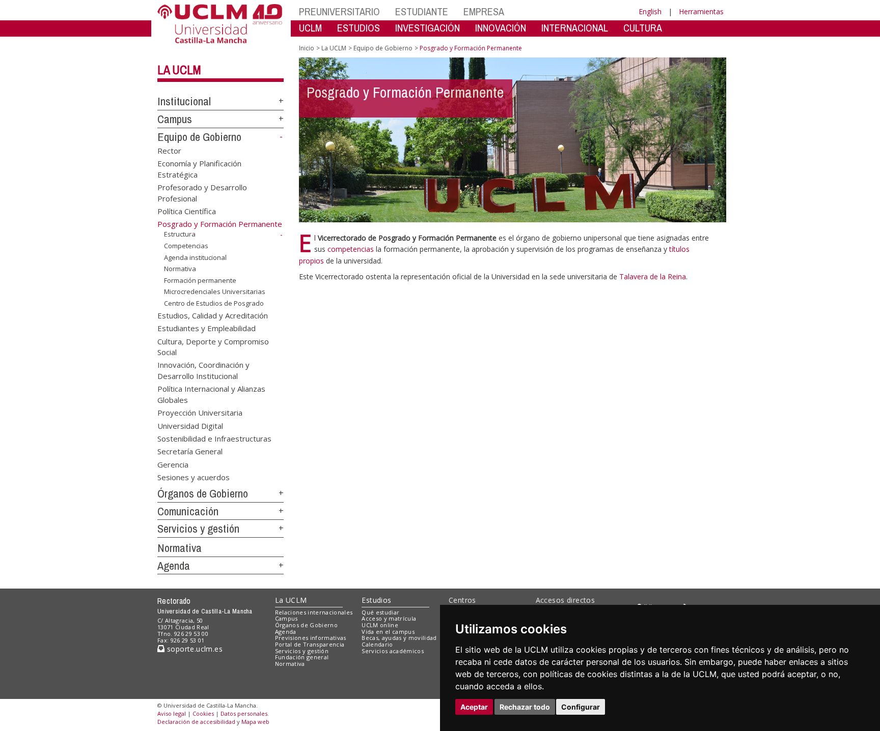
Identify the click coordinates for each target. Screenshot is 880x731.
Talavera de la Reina (652, 276)
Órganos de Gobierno (202, 493)
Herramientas (701, 11)
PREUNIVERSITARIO (339, 11)
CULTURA (642, 28)
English (650, 11)
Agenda (173, 565)
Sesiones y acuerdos (193, 477)
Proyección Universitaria (199, 412)
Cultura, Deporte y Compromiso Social (213, 346)
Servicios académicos (393, 651)
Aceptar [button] (474, 707)
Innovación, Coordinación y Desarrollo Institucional (203, 370)
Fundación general (302, 657)
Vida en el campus (388, 631)
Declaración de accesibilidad (196, 721)
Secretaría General (190, 451)
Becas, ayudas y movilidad (399, 637)
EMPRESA (483, 11)
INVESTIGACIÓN (427, 28)
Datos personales (244, 713)
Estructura (180, 234)
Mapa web (255, 721)
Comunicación (187, 511)
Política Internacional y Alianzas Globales (211, 394)
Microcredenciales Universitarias (214, 291)
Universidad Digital (190, 425)
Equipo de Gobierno (199, 136)
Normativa (180, 268)
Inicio (306, 48)
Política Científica (186, 211)
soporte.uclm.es (193, 649)
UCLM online (380, 625)
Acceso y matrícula (389, 618)
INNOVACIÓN (500, 28)
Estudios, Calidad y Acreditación (212, 315)
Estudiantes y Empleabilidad (206, 328)
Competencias (186, 245)
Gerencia (172, 464)
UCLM (310, 28)
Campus (174, 119)
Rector (169, 150)
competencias (350, 249)
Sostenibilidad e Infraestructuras (214, 438)
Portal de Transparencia (310, 644)
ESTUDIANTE (421, 11)
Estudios (376, 600)
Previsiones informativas (310, 637)
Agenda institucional (195, 256)
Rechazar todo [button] (525, 707)
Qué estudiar (380, 612)
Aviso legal (171, 713)
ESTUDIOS (358, 28)
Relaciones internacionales (314, 612)
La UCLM (179, 70)
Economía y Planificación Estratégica (199, 168)
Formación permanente (200, 280)
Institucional (184, 101)
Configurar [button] (580, 707)
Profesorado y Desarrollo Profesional (202, 192)
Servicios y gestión (198, 528)
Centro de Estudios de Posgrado (214, 303)
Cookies (203, 713)
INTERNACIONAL (574, 28)
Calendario (377, 644)
